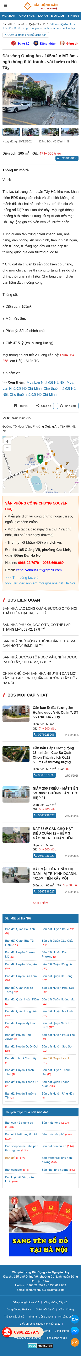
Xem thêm (40, 902)
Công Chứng (66, 1309)
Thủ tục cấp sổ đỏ (14, 1316)
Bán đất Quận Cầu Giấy (57, 940)
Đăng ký (23, 43)
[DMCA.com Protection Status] (40, 1346)
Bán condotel (13, 1169)
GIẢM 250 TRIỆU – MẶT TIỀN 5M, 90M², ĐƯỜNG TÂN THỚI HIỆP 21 (55, 793)
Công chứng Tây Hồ (55, 1302)
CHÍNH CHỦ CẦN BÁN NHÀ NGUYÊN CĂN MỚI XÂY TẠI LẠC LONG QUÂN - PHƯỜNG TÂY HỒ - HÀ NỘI (39, 678)
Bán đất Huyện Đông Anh (21, 964)
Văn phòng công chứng (27, 1338)
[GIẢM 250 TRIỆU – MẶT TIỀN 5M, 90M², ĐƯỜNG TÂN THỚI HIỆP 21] (15, 794)
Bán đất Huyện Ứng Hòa (58, 1093)
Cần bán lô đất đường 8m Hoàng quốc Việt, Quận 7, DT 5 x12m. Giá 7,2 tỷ (55, 712)
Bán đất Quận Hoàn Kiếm (22, 999)
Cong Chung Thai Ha (19, 1309)
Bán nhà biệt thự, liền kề (21, 1134)
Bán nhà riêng (51, 1122)
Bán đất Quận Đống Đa (57, 964)
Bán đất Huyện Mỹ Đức (20, 1023)
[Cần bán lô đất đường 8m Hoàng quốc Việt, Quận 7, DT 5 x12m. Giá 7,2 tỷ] (15, 714)
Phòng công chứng (56, 1338)
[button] (75, 99)
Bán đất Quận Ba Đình (20, 929)
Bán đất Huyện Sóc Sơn (57, 1046)
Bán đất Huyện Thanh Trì (21, 1081)
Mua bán (8, 15)
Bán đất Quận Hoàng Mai (58, 999)
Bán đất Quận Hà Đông (57, 976)
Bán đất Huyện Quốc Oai (21, 1046)
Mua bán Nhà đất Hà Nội (46, 382)
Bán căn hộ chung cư (19, 1122)
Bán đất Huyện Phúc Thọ (58, 1034)
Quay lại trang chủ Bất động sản (26, 34)
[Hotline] (7, 1332)
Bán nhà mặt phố (53, 1134)
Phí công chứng (67, 1316)
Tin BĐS (73, 15)
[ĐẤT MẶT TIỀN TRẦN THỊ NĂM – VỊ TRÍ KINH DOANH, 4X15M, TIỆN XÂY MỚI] (15, 875)
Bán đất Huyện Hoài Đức (58, 987)
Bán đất (10, 1157)
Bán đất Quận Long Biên (21, 1011)
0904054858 (69, 158)
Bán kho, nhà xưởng (55, 1169)
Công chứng (62, 1330)
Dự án (43, 15)
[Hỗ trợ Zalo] (75, 1320)
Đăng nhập (48, 43)
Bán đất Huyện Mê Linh (57, 1011)
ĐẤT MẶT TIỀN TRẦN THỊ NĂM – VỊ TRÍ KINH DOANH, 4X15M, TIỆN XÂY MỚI (55, 873)
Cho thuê (26, 15)
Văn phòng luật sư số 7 (26, 1302)
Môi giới (57, 15)
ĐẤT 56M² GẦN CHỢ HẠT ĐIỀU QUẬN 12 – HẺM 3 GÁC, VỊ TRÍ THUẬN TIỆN (53, 833)
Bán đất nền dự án (54, 1146)
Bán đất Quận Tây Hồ (56, 1058)
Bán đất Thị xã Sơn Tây (20, 1058)
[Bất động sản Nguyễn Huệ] (40, 6)
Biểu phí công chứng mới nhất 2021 (40, 1323)
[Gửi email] (75, 1343)
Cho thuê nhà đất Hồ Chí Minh (33, 395)
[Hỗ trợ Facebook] (75, 1331)
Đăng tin (72, 43)
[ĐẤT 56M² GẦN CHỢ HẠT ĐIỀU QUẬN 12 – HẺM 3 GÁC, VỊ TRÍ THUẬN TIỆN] (15, 835)
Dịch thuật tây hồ (45, 1309)
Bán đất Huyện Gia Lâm (21, 976)
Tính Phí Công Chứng (41, 1316)
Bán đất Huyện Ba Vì (56, 929)
